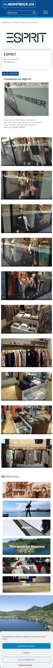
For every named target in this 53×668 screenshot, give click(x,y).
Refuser (26, 653)
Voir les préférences (26, 659)
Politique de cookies (25, 665)
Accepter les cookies (26, 646)
